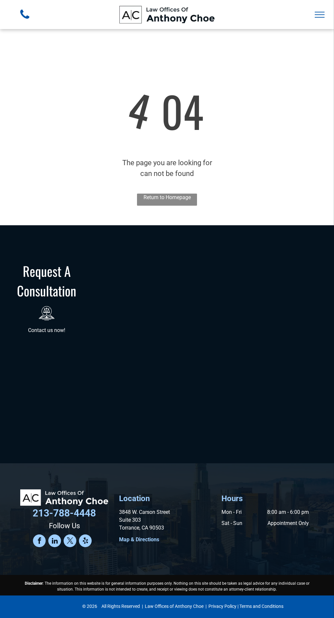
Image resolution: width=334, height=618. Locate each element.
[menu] (319, 14)
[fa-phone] (24, 20)
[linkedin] (54, 541)
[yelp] (85, 541)
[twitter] (70, 541)
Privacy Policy (222, 606)
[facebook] (39, 541)
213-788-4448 (64, 513)
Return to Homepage (167, 197)
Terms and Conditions (261, 606)
